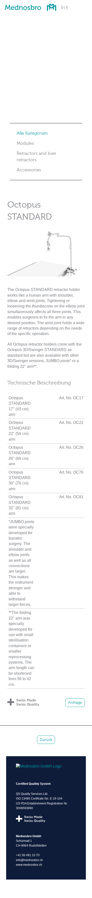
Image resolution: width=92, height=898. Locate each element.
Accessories (29, 169)
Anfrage (75, 702)
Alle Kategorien (32, 133)
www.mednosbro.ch (29, 864)
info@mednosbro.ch (29, 860)
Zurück (46, 740)
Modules (25, 143)
